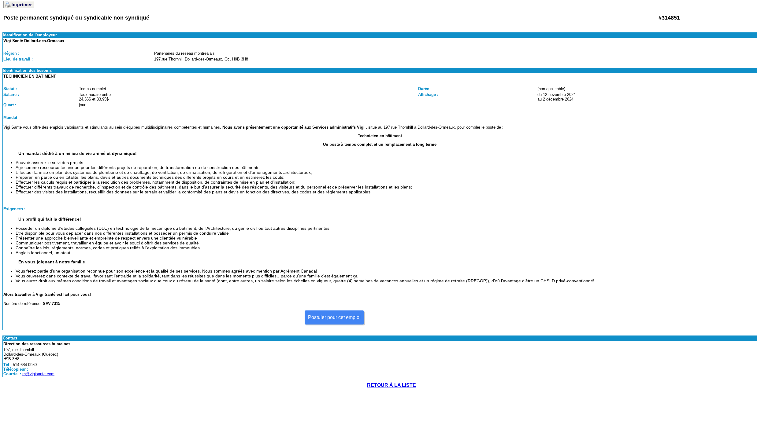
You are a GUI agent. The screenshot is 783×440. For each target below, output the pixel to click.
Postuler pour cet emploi (334, 317)
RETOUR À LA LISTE (391, 385)
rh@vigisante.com (38, 374)
